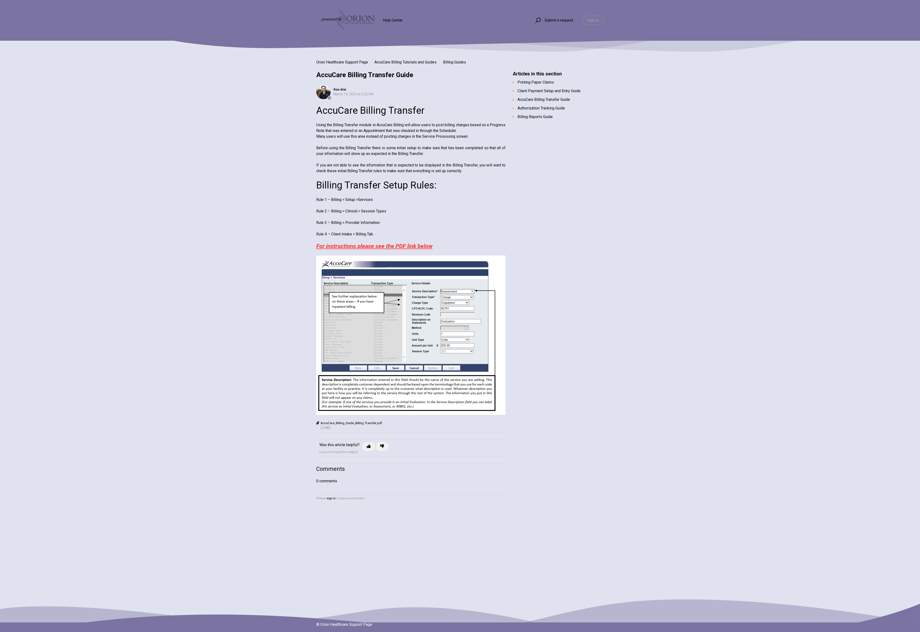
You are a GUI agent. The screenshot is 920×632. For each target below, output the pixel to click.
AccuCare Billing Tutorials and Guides (405, 62)
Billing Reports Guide (535, 116)
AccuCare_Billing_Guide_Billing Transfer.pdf (351, 423)
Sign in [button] (593, 20)
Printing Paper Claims (536, 82)
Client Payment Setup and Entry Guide (549, 91)
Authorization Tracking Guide (541, 108)
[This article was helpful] (368, 446)
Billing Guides (454, 62)
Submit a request (559, 20)
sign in (331, 498)
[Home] (347, 20)
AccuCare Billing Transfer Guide (544, 99)
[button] (537, 20)
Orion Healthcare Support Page (342, 62)
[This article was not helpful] (382, 446)
